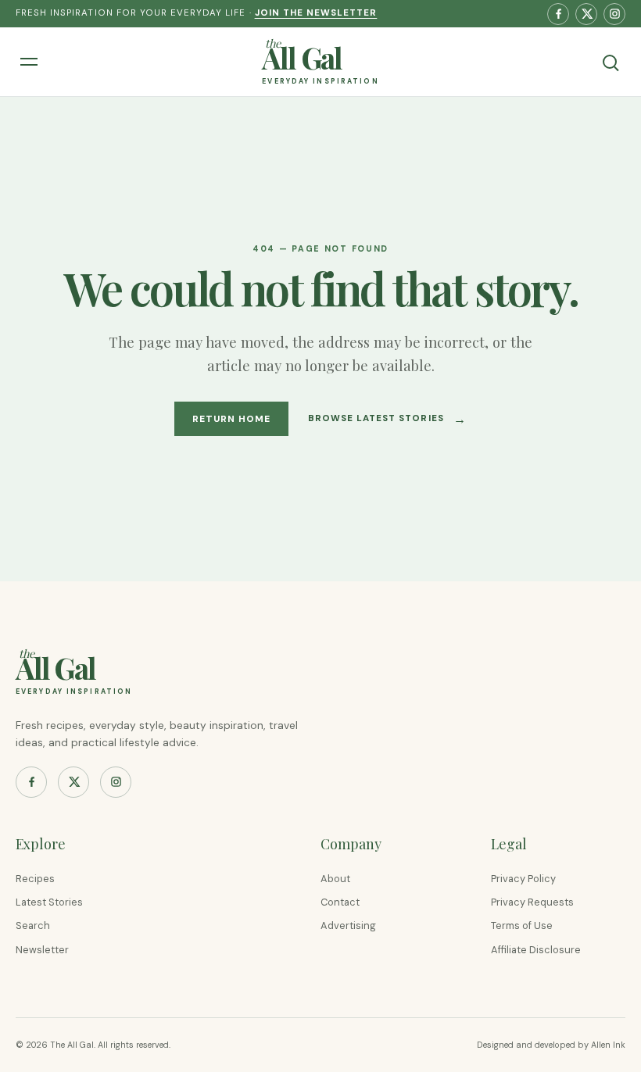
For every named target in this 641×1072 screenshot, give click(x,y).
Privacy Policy (523, 878)
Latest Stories (49, 902)
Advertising (348, 925)
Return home (231, 419)
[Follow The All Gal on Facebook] (558, 14)
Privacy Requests (532, 902)
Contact (340, 902)
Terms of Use (522, 925)
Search (33, 925)
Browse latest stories (387, 419)
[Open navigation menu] (31, 61)
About (335, 878)
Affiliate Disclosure (536, 949)
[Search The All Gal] (609, 61)
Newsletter (42, 949)
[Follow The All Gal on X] (586, 14)
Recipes (35, 878)
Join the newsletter (316, 13)
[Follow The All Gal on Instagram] (614, 14)
